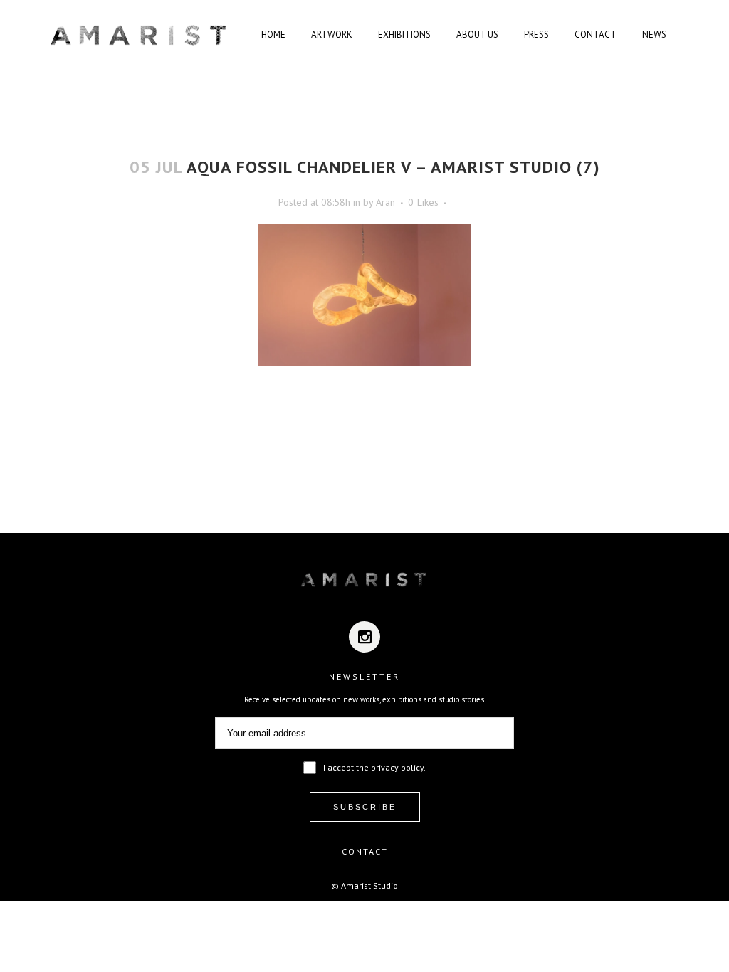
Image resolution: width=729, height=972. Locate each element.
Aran (385, 202)
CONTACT (365, 851)
